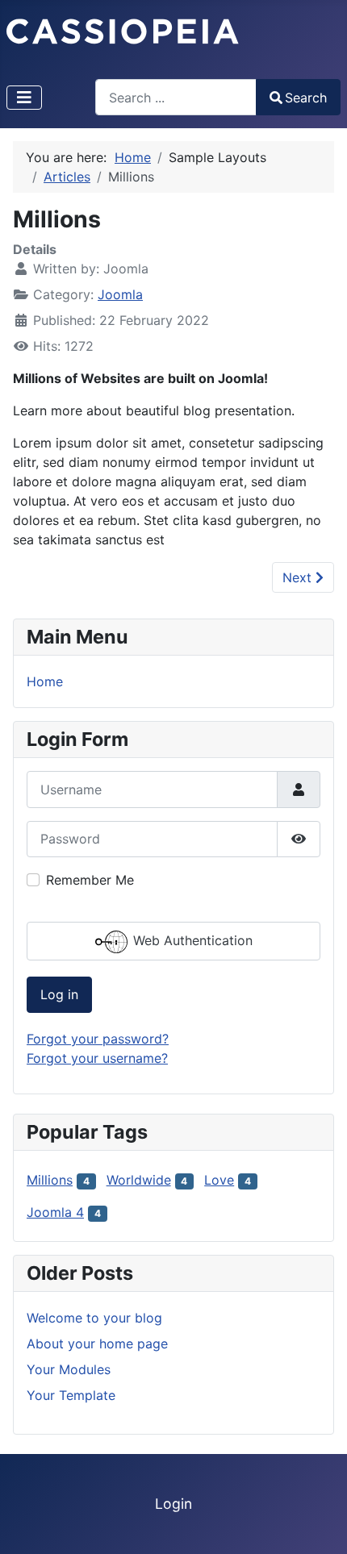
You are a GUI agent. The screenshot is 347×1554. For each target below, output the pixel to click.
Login (173, 1503)
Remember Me (90, 880)
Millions (50, 1180)
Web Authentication (191, 940)
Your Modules (69, 1369)
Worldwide (139, 1180)
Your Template (71, 1395)
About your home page (97, 1343)
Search (306, 98)
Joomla (120, 294)
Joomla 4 (55, 1212)
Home (45, 681)
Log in (59, 994)
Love (219, 1180)
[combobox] (176, 97)
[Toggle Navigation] (24, 97)
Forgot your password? (98, 1039)
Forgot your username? (97, 1058)
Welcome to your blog (94, 1318)
